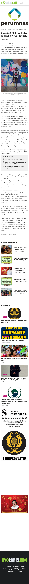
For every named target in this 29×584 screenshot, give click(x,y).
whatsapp (11, 569)
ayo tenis (19, 577)
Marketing (16, 566)
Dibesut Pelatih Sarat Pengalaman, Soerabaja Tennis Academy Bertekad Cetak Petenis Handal (14, 401)
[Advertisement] (14, 478)
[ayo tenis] (9, 4)
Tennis (4, 316)
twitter (24, 568)
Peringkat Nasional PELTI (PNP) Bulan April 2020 (14, 359)
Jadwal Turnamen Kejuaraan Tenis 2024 (13, 340)
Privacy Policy (18, 565)
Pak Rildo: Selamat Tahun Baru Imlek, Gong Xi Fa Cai (19, 269)
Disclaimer (8, 566)
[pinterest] (11, 238)
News (16, 251)
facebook (15, 568)
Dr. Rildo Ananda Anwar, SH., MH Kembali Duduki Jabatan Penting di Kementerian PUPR (13, 379)
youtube (20, 571)
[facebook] (2, 238)
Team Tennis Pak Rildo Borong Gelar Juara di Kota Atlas (20, 291)
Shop (22, 566)
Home (2, 29)
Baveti (16, 293)
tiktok (19, 569)
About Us (9, 565)
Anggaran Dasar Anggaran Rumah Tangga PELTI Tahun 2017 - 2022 (14, 321)
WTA (6, 29)
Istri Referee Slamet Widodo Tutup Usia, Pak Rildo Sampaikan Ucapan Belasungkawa (21, 280)
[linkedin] (14, 238)
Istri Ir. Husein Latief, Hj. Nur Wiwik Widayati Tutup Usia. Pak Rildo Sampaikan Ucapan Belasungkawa (21, 259)
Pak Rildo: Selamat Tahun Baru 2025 (15, 159)
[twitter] (5, 238)
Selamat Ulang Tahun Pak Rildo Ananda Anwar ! (20, 248)
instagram (11, 571)
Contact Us (6, 568)
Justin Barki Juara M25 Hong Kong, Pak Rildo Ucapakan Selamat (15, 162)
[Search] (24, 3)
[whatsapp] (8, 238)
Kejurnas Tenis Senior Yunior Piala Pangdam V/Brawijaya (14, 167)
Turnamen (5, 336)
